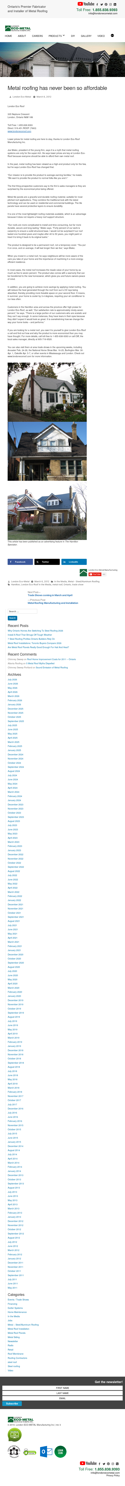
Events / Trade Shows (18, 1299)
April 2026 (13, 691)
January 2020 (14, 995)
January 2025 (14, 750)
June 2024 (13, 779)
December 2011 (15, 1262)
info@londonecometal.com (102, 13)
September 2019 (16, 1012)
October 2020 (14, 958)
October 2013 (14, 1179)
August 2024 (14, 771)
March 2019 (13, 1037)
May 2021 (12, 933)
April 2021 (13, 937)
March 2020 (13, 987)
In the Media (60, 581)
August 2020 (14, 966)
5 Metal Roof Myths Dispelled (40, 663)
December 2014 (15, 1146)
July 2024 (12, 775)
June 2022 (13, 879)
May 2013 (12, 1200)
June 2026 (13, 683)
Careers (37, 35)
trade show (78, 584)
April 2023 (13, 837)
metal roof (57, 584)
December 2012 (15, 1221)
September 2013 (16, 1183)
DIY (73, 35)
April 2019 (13, 1033)
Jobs (10, 1320)
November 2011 (15, 1266)
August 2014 (14, 1150)
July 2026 (12, 679)
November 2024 (15, 758)
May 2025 (12, 733)
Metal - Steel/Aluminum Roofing (84, 581)
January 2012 (14, 1258)
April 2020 (13, 983)
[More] (112, 35)
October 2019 (14, 1008)
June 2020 (13, 975)
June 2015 (13, 1137)
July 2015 (12, 1133)
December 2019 (15, 1000)
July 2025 (12, 725)
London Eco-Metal (22, 96)
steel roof (12, 1362)
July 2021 (12, 925)
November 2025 (15, 712)
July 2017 (12, 1104)
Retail (10, 1349)
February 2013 (15, 1212)
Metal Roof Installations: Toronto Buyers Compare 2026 (34, 643)
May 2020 (12, 979)
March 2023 (13, 841)
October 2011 (14, 1270)
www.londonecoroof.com (19, 131)
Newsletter (13, 1341)
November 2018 (15, 1054)
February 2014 (15, 1166)
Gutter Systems (15, 1307)
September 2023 (16, 816)
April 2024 (13, 787)
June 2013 (13, 1195)
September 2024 (16, 766)
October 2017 (14, 1100)
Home (8, 35)
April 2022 (13, 887)
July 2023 (12, 825)
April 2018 (13, 1083)
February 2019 (15, 1041)
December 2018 (15, 1050)
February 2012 (15, 1254)
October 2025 (14, 716)
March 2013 (13, 1208)
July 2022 (12, 875)
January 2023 (14, 850)
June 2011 (13, 1283)
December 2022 (15, 854)
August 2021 (14, 920)
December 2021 (15, 904)
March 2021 (13, 941)
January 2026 (14, 704)
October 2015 (14, 1129)
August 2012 (14, 1237)
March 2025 (13, 741)
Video (101, 35)
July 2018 (12, 1071)
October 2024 (14, 762)
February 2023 (15, 845)
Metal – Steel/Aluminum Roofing (23, 1324)
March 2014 (13, 1162)
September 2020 (16, 962)
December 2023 (15, 804)
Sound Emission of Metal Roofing (52, 667)
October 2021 (14, 912)
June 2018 (13, 1075)
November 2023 (15, 808)
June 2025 (13, 729)
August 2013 (14, 1187)
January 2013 (14, 1216)
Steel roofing (14, 1366)
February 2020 (15, 991)
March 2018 (13, 1087)
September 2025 (16, 721)
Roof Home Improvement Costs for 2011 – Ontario (51, 659)
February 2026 (15, 700)
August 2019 (14, 1016)
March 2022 (13, 891)
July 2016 (12, 1112)
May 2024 (12, 783)
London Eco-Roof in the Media (36, 584)
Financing (12, 1303)
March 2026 (13, 696)
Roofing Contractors (17, 1357)
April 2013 (13, 1204)
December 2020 (15, 954)
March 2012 (13, 1250)
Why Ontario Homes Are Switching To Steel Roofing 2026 (35, 630)
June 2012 (13, 1246)
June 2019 (13, 1025)
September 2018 (16, 1062)
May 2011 (12, 1287)
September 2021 (16, 916)
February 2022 (15, 896)
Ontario (67, 584)
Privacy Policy (113, 1475)
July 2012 (12, 1241)
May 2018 (12, 1079)
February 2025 (15, 746)
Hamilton (15, 584)
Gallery (86, 35)
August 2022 (14, 871)
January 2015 (14, 1141)
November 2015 (15, 1125)
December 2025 (15, 708)
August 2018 (14, 1066)
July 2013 (12, 1191)
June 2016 (13, 1116)
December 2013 (15, 1175)
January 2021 (14, 950)
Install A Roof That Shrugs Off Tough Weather (30, 634)
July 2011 (12, 1279)
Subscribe (12, 1403)
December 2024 (15, 754)
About (22, 35)
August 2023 (14, 821)
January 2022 (14, 900)
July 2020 (12, 971)
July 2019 (12, 1021)
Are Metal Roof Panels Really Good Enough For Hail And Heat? (38, 647)
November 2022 (15, 858)
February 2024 (15, 796)
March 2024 (13, 791)
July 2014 (12, 1154)
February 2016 (15, 1120)
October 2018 (14, 1058)
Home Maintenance (17, 1312)
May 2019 (12, 1029)
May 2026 (12, 687)
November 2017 (15, 1096)
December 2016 (15, 1108)
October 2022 (14, 862)
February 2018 (15, 1091)
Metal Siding (14, 1337)
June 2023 (13, 829)
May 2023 (12, 833)
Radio (10, 1345)
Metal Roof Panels (16, 1332)
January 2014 (14, 1171)
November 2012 (15, 1225)
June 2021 (13, 929)
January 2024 (14, 800)
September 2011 (16, 1275)
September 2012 (16, 1233)
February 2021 (15, 946)
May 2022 (12, 883)
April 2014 (13, 1158)
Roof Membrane (15, 1353)
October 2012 (14, 1229)
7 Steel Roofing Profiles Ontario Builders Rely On (31, 638)
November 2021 (15, 908)
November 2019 (15, 1004)
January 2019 (14, 1046)
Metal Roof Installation (18, 1328)
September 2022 (16, 866)
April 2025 (13, 737)
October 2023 (14, 812)
